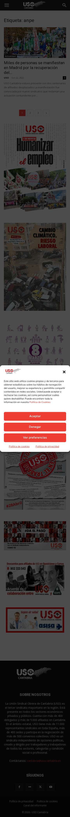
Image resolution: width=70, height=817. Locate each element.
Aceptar (35, 416)
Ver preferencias (35, 438)
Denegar (35, 427)
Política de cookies (19, 446)
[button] (64, 372)
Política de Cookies (39, 402)
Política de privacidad (47, 446)
